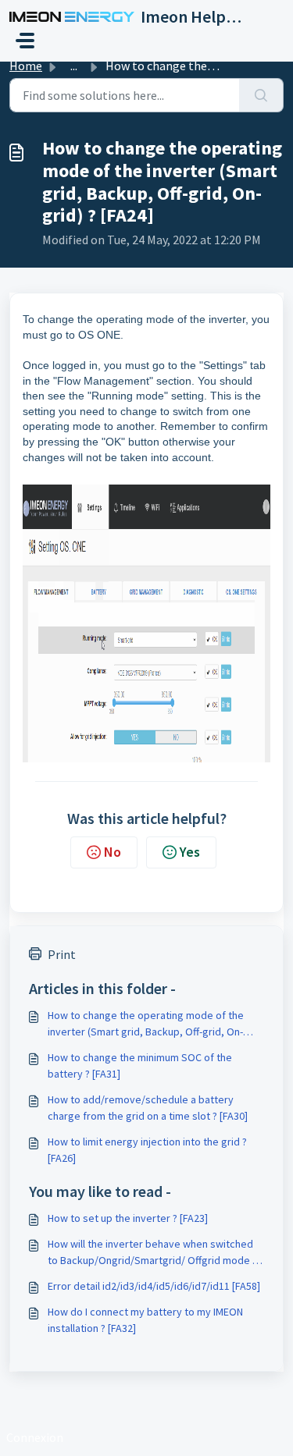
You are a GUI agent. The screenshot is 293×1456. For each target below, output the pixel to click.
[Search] (261, 95)
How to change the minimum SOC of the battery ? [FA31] (140, 1065)
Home (25, 65)
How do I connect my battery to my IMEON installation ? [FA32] (145, 1320)
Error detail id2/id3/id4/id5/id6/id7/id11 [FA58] (154, 1286)
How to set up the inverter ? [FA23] (128, 1218)
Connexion (34, 1437)
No (112, 852)
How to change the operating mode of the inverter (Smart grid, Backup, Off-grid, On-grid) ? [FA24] (146, 1024)
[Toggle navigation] (25, 41)
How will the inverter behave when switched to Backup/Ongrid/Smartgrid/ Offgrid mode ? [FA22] (152, 1253)
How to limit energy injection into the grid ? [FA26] (147, 1150)
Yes (190, 852)
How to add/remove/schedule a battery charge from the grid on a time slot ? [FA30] (148, 1107)
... (73, 65)
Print (62, 954)
